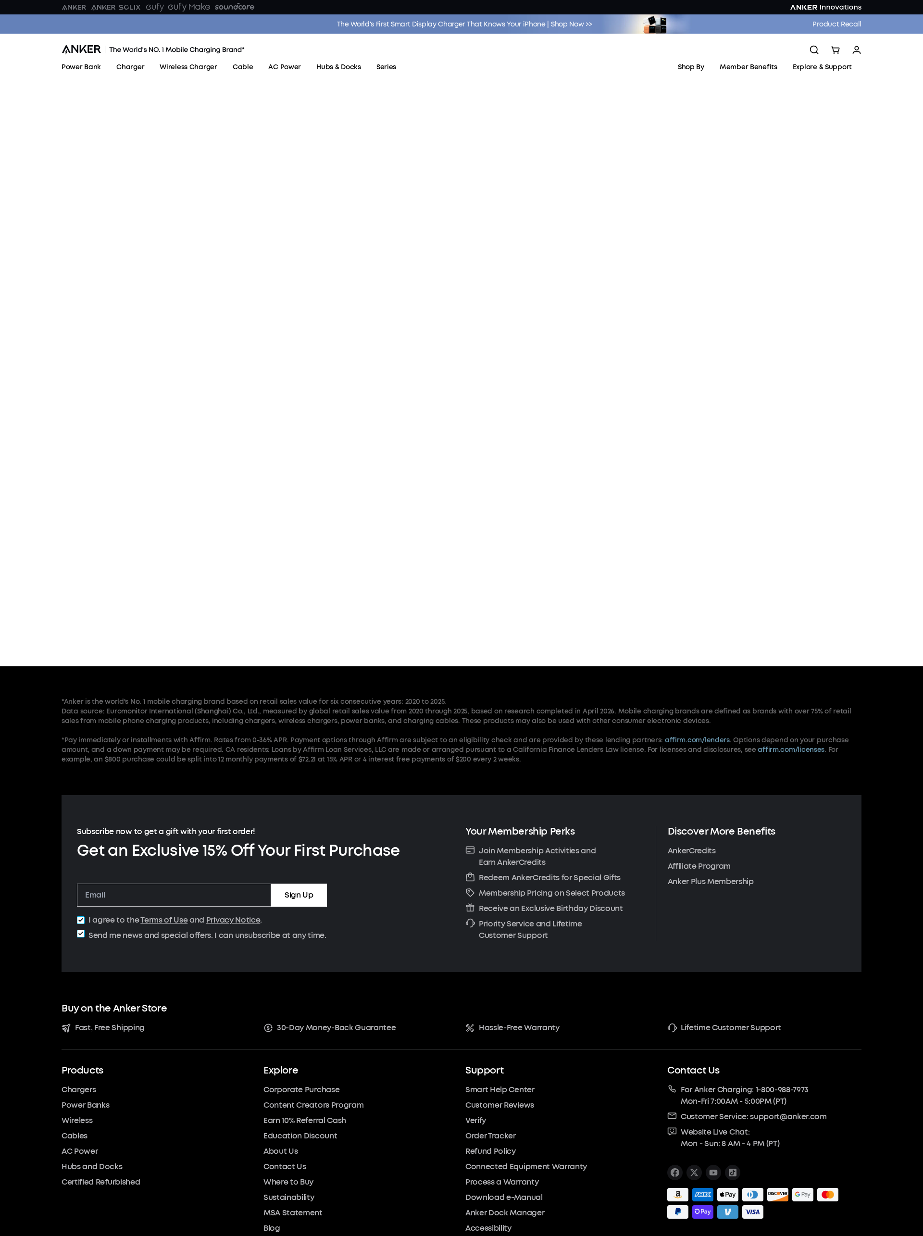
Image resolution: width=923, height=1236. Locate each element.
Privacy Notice (233, 920)
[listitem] (675, 1172)
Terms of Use (163, 920)
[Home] (153, 50)
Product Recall (836, 24)
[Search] (814, 50)
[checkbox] (81, 920)
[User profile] (856, 50)
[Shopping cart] (835, 50)
